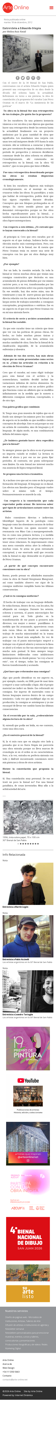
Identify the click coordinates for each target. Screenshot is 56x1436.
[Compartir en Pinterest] (33, 78)
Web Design (8, 1367)
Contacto (7, 1375)
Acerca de (7, 1364)
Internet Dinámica (24, 1395)
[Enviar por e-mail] (28, 78)
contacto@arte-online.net (15, 1379)
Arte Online (8, 1360)
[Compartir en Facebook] (18, 78)
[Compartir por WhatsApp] (38, 78)
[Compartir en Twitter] (23, 78)
